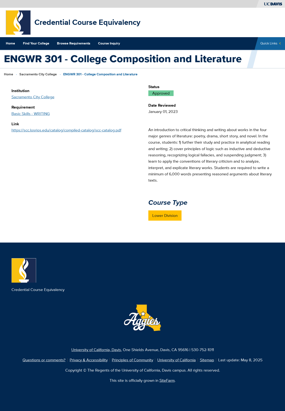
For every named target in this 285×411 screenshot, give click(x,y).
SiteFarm (167, 380)
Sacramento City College (38, 74)
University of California (176, 360)
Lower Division (165, 215)
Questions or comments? (44, 360)
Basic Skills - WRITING (30, 113)
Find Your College (36, 43)
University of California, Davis (96, 350)
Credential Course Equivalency (87, 22)
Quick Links (268, 43)
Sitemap (207, 360)
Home (10, 43)
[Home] (18, 22)
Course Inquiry (109, 43)
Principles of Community (132, 360)
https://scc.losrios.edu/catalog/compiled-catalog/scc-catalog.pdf (66, 130)
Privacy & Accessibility (89, 360)
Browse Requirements (73, 43)
